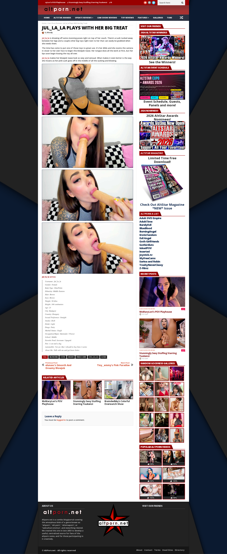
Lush (103, 357)
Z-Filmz (143, 268)
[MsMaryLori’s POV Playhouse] (56, 390)
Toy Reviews (127, 17)
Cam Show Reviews (107, 17)
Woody (50, 32)
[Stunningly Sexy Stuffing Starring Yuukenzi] (87, 390)
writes (48, 277)
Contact (148, 550)
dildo (71, 357)
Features (142, 17)
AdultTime (145, 221)
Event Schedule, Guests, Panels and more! (162, 103)
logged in (61, 420)
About (139, 550)
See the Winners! (162, 62)
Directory (179, 550)
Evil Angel (145, 238)
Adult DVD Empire (150, 218)
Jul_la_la (45, 38)
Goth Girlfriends (149, 241)
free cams (81, 357)
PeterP (145, 314)
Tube (169, 17)
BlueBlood (145, 228)
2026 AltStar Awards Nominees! (162, 117)
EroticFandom (148, 235)
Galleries (158, 17)
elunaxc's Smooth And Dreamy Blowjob (58, 366)
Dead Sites (167, 550)
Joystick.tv (145, 255)
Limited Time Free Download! (162, 160)
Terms (157, 550)
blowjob (54, 357)
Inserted (144, 251)
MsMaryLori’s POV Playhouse (52, 402)
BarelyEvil (145, 225)
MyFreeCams (147, 258)
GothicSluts (146, 245)
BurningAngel (147, 231)
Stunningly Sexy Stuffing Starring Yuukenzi (59, 2)
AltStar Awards (62, 17)
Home (47, 17)
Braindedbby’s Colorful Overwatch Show (100, 2)
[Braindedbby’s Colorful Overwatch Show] (118, 390)
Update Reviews (83, 17)
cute (63, 357)
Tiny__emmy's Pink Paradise (113, 364)
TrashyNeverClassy (151, 265)
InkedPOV (145, 248)
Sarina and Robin (149, 261)
